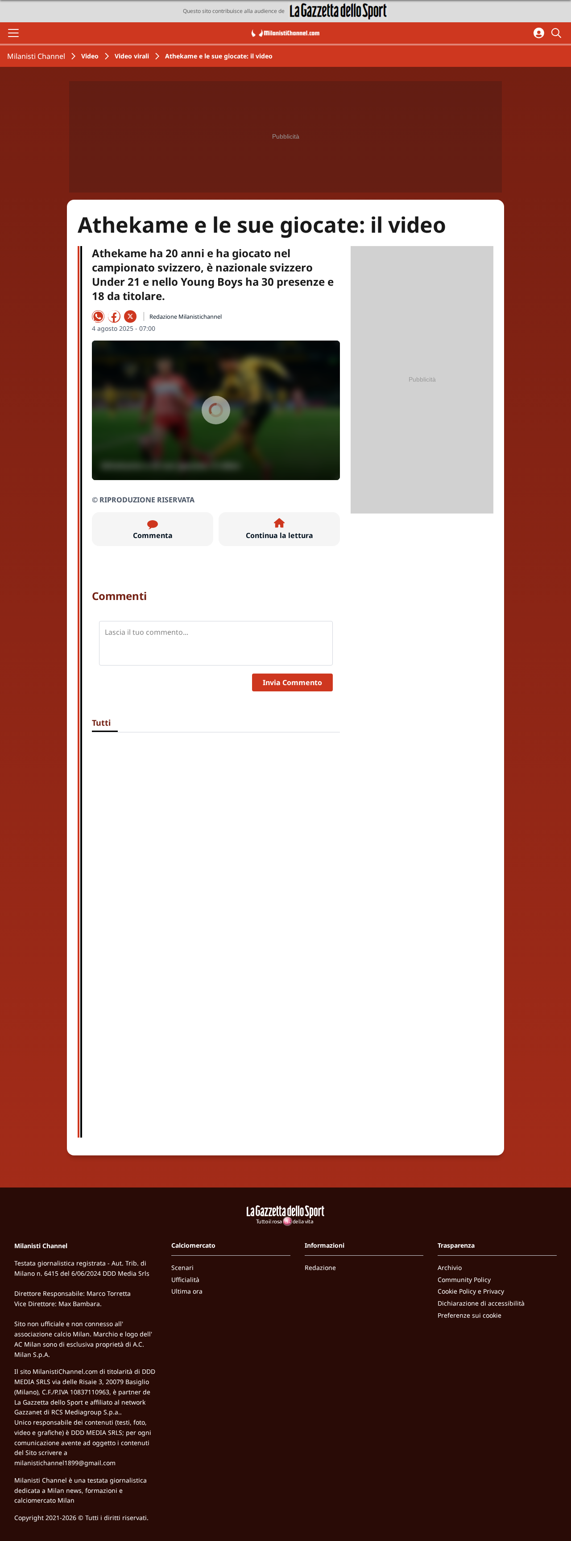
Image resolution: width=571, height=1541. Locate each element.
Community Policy (464, 1279)
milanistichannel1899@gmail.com (65, 1463)
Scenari (182, 1267)
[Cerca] (557, 33)
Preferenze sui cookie (469, 1315)
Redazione (320, 1267)
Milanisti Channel (36, 56)
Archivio (450, 1267)
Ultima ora (187, 1291)
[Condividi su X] (130, 316)
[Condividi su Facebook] (114, 316)
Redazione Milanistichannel (185, 316)
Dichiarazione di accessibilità (481, 1303)
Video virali (132, 56)
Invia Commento (292, 682)
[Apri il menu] (13, 33)
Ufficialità (185, 1279)
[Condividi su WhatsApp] (98, 316)
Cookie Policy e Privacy (471, 1291)
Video (90, 56)
